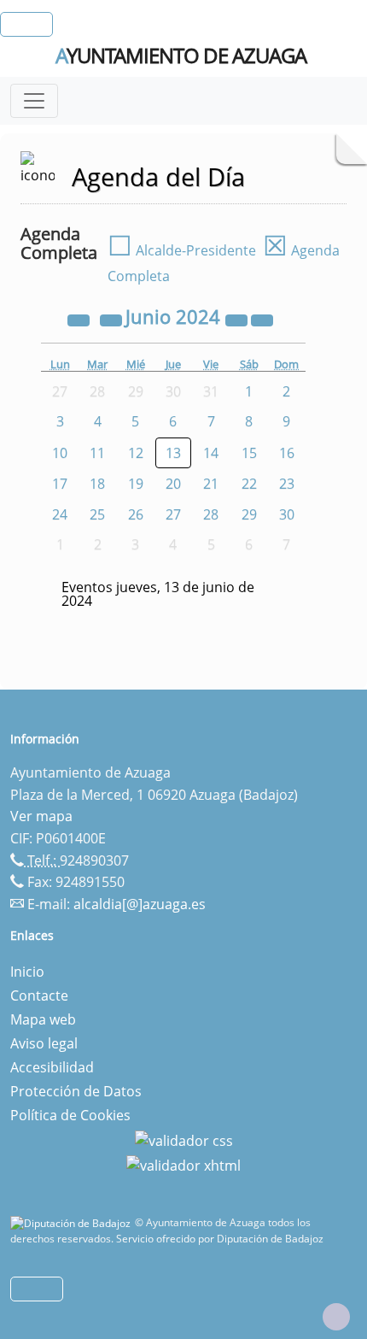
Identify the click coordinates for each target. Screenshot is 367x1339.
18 (97, 483)
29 (249, 514)
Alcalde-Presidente (182, 250)
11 (97, 452)
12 (135, 452)
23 (286, 483)
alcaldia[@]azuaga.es (139, 904)
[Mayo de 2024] (112, 318)
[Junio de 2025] (238, 318)
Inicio (27, 971)
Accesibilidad (52, 1067)
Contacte (39, 995)
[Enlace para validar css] (184, 1139)
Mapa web (43, 1019)
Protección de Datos (76, 1091)
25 (97, 514)
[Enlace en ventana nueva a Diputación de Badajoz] (72, 1222)
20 (173, 483)
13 (173, 452)
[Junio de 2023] (80, 318)
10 (59, 452)
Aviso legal (44, 1043)
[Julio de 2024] (262, 318)
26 (135, 514)
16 (286, 452)
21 (210, 483)
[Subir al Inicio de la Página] (336, 1316)
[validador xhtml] (183, 1164)
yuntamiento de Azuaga (180, 55)
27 (173, 514)
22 (249, 483)
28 (210, 514)
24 (59, 514)
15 (249, 452)
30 (286, 514)
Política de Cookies (70, 1115)
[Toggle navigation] (34, 101)
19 (135, 483)
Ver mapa (41, 816)
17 (59, 483)
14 (210, 452)
